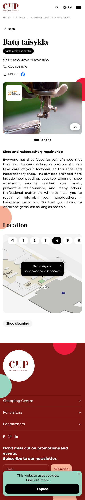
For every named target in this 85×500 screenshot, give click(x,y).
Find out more (37, 480)
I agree (42, 489)
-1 (12, 240)
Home (6, 17)
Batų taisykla (62, 17)
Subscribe (61, 469)
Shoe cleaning (17, 323)
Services (20, 17)
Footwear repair (40, 17)
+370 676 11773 (18, 66)
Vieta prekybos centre (18, 50)
